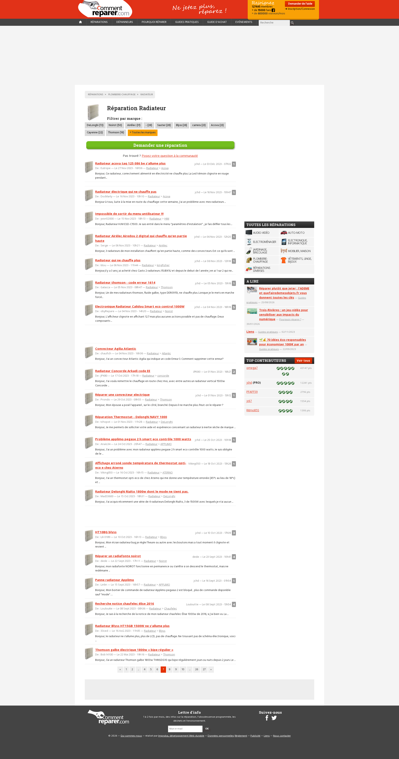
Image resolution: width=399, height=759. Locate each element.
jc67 (249, 401)
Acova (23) (217, 125)
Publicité (255, 736)
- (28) (149, 125)
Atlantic (166, 353)
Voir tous (303, 360)
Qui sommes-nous (131, 736)
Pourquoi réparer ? (290, 319)
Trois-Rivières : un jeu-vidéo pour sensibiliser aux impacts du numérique (283, 314)
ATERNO (168, 472)
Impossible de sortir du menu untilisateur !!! (129, 213)
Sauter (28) (164, 125)
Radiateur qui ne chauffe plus (117, 260)
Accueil (107, 8)
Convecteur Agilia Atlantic (115, 348)
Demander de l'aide (300, 4)
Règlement (241, 736)
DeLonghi (167, 422)
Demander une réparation (160, 145)
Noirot (169, 311)
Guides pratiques (187, 22)
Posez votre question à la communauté (170, 155)
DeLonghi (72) (95, 125)
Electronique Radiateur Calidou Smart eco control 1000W (140, 306)
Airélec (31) (133, 125)
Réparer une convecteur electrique (122, 394)
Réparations (99, 22)
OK (207, 729)
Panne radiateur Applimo (114, 580)
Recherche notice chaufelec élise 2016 (124, 603)
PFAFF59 (252, 392)
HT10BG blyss (106, 532)
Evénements (243, 22)
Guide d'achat (217, 22)
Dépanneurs (124, 22)
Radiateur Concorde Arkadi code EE (122, 371)
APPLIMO (166, 444)
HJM (166, 218)
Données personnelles (221, 736)
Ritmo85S (252, 410)
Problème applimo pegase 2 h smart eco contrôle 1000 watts (143, 439)
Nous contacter (282, 736)
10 (183, 669)
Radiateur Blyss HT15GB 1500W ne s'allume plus (132, 626)
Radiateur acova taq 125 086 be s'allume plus (130, 163)
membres (262, 7)
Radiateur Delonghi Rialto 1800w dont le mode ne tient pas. (141, 491)
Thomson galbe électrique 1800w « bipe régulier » (134, 650)
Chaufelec (170, 608)
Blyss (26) (181, 125)
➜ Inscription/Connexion (300, 9)
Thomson (167, 287)
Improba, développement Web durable (181, 736)
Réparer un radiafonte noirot (118, 556)
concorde (163, 375)
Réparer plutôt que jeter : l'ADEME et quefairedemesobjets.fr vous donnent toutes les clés (284, 292)
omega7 (252, 368)
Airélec (163, 245)
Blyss (163, 537)
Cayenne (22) (95, 132)
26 (196, 669)
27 (204, 669)
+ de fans (262, 10)
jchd (249, 382)
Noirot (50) (115, 125)
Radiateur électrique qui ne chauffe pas (125, 191)
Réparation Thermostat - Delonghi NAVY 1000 (131, 417)
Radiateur (152, 168)
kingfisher (163, 265)
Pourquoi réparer (154, 22)
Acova (165, 168)
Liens (250, 332)
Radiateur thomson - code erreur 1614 (125, 282)
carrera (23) (199, 125)
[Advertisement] (199, 55)
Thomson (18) (116, 132)
